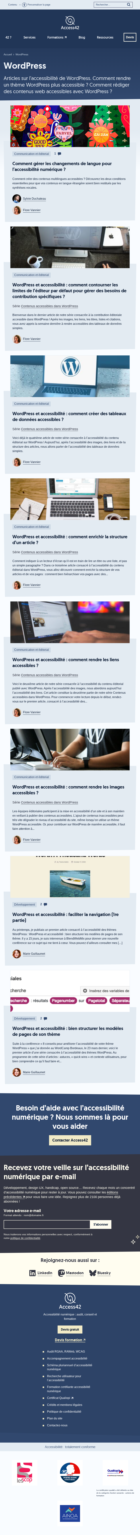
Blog (82, 37)
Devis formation (68, 1340)
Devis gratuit (70, 1329)
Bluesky (104, 1272)
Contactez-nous (57, 1425)
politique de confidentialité (25, 1238)
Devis (130, 37)
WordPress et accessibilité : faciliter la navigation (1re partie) (65, 917)
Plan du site (54, 1418)
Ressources (105, 37)
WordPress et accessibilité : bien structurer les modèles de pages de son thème (67, 1031)
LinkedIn (45, 1272)
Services (30, 37)
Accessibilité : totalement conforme (70, 1447)
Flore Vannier (31, 210)
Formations (55, 37)
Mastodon (75, 1272)
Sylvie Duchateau (34, 198)
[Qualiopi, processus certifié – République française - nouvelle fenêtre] (115, 1473)
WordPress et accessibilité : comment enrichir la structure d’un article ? (69, 540)
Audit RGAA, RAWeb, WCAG (66, 1351)
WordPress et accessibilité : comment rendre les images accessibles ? (68, 790)
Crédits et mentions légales (64, 1404)
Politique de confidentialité (64, 1411)
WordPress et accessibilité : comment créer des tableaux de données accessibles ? (69, 416)
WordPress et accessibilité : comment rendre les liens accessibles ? (65, 663)
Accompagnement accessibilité (67, 1358)
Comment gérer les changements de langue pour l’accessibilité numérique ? (62, 166)
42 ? (8, 37)
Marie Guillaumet (34, 953)
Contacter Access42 (70, 1140)
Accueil (8, 54)
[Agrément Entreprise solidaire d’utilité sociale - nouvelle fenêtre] (70, 1473)
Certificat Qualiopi (58, 1397)
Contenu (12, 4)
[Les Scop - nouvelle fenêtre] (25, 1473)
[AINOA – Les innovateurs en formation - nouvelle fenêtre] (70, 1513)
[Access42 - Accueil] (70, 22)
